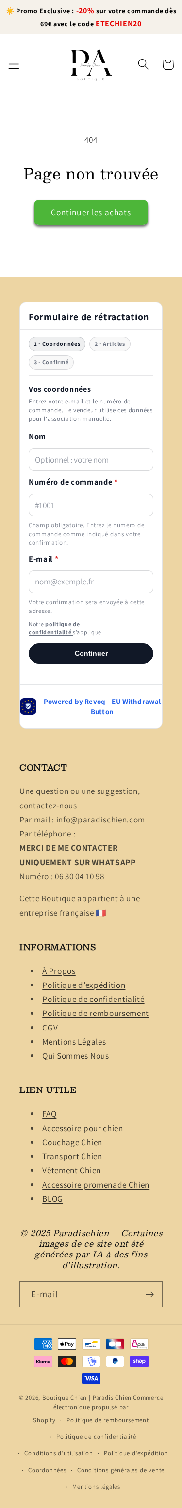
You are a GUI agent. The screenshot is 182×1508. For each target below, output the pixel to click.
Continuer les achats (91, 212)
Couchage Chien (72, 1142)
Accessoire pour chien (82, 1128)
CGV (50, 1027)
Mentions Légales (74, 1041)
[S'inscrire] (149, 1294)
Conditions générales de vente (121, 1470)
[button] (13, 64)
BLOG (52, 1198)
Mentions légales (96, 1486)
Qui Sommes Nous (75, 1055)
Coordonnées (47, 1470)
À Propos (59, 970)
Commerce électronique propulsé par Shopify (98, 1409)
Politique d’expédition (83, 984)
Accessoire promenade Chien (95, 1184)
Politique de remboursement (95, 1012)
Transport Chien (72, 1156)
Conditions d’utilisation (58, 1453)
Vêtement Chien (71, 1170)
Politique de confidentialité (93, 998)
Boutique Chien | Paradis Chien (87, 1397)
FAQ (49, 1113)
